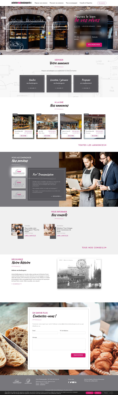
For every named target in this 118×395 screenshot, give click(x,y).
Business (60, 226)
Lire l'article (30, 235)
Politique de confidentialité (91, 381)
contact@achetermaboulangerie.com (68, 324)
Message (35, 337)
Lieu (75, 32)
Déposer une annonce (41, 3)
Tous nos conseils (93, 248)
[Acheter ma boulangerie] (22, 3)
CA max (76, 37)
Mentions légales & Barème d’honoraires (94, 379)
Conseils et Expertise (86, 3)
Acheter (77, 26)
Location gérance (88, 26)
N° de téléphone (64, 330)
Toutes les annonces (91, 145)
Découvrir (32, 88)
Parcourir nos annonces (57, 3)
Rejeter (97, 392)
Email (34, 330)
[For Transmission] (19, 172)
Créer (99, 26)
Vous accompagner (71, 3)
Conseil (27, 226)
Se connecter (102, 3)
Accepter (90, 392)
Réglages (106, 392)
